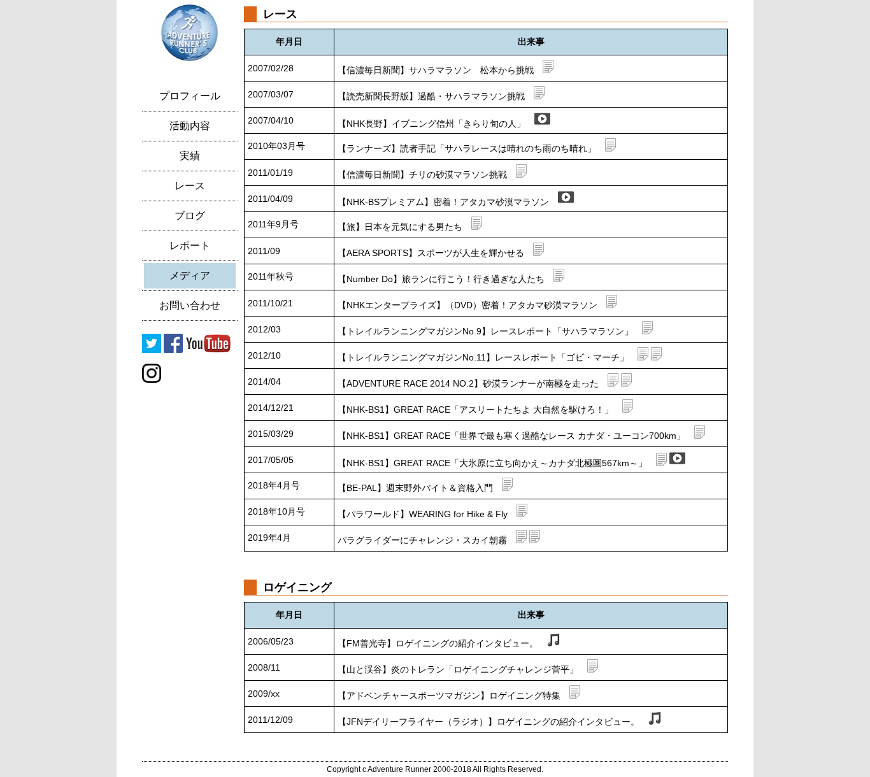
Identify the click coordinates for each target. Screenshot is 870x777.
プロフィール (189, 95)
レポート (189, 245)
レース (190, 185)
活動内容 (189, 125)
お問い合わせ (189, 305)
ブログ (190, 215)
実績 (190, 155)
